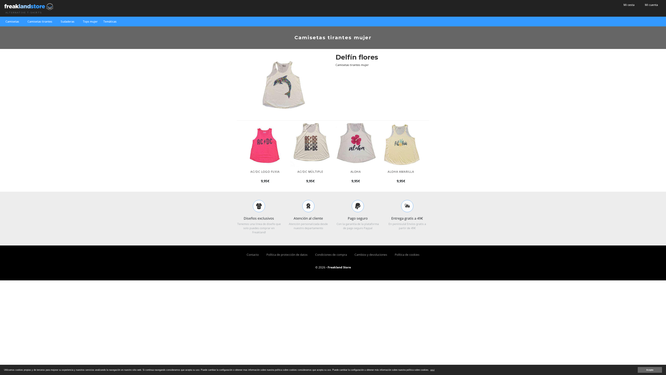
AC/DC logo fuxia (265, 172)
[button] (650, 4)
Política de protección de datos (287, 255)
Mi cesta (628, 5)
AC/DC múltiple (310, 172)
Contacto (253, 255)
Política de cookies (407, 255)
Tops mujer (90, 21)
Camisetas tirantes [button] (40, 21)
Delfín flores (357, 57)
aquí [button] (432, 370)
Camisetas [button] (12, 21)
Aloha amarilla (401, 172)
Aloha (356, 172)
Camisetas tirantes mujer (352, 65)
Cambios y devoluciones (371, 255)
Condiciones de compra (331, 255)
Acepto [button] (649, 370)
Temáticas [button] (110, 21)
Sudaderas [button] (67, 21)
